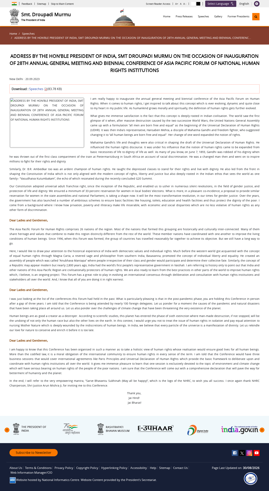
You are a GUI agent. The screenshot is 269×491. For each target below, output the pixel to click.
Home (166, 16)
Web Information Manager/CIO (31, 472)
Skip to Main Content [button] (62, 4)
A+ (176, 4)
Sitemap (41, 4)
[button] (256, 16)
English (244, 3)
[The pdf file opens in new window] (251, 478)
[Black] (198, 4)
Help (153, 468)
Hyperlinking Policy (114, 468)
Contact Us (180, 468)
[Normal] (193, 4)
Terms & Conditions (38, 468)
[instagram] (249, 453)
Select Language (218, 4)
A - (184, 4)
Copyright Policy (87, 468)
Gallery (218, 16)
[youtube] (257, 453)
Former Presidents (238, 16)
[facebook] (235, 453)
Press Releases (184, 16)
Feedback (27, 4)
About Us (15, 468)
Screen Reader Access (158, 4)
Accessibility (138, 468)
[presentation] (7, 430)
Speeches (203, 16)
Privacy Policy (64, 468)
